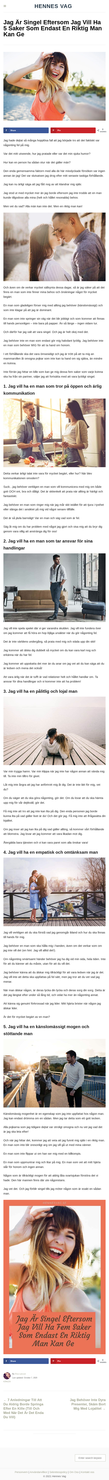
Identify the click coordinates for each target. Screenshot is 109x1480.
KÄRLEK (7, 1382)
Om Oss (74, 1472)
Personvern (21, 1472)
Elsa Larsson (20, 1374)
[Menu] (5, 6)
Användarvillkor (38, 1472)
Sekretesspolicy (58, 1472)
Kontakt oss (87, 1472)
